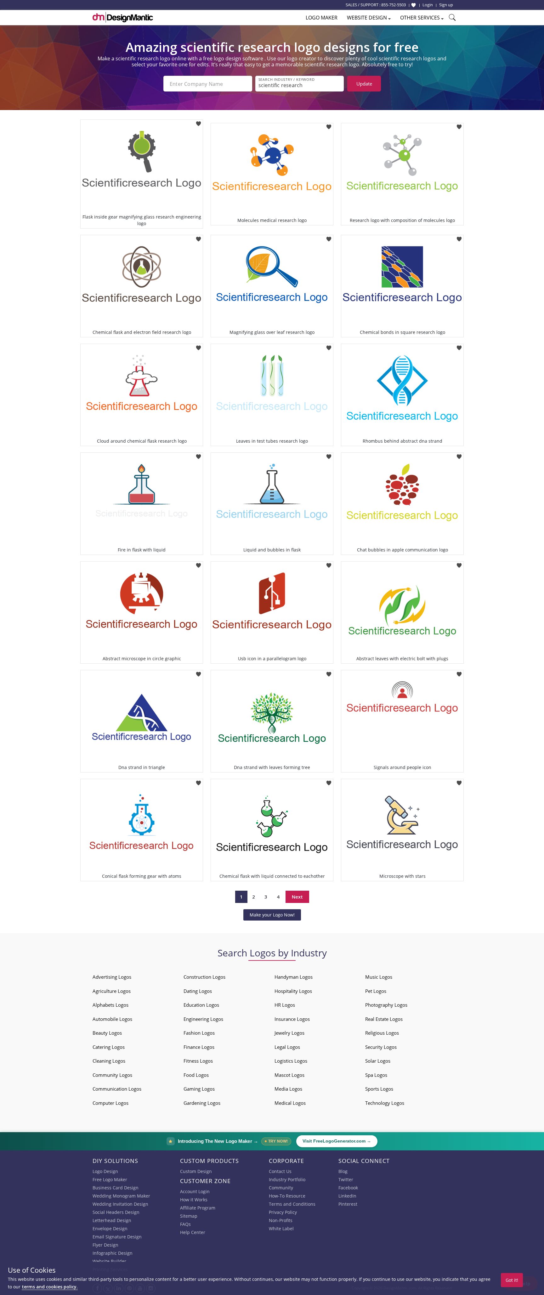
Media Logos (288, 1089)
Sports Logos (379, 1089)
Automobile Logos (112, 1019)
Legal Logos (287, 1047)
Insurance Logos (292, 1019)
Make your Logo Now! (272, 915)
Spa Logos (376, 1075)
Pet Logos (375, 991)
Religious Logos (382, 1033)
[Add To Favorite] (198, 121)
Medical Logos (290, 1103)
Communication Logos (117, 1089)
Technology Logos (384, 1103)
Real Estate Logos (384, 1019)
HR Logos (285, 1005)
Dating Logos (198, 991)
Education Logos (201, 1005)
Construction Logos (204, 977)
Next (297, 897)
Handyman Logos (294, 977)
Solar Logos (377, 1061)
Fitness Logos (198, 1061)
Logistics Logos (291, 1061)
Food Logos (196, 1075)
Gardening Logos (202, 1103)
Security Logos (381, 1047)
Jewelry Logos (289, 1033)
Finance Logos (199, 1047)
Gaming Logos (199, 1089)
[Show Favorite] (413, 5)
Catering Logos (109, 1047)
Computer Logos (110, 1103)
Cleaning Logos (109, 1061)
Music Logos (378, 977)
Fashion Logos (199, 1033)
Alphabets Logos (110, 1005)
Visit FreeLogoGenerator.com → (337, 1141)
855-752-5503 (393, 5)
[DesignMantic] (123, 17)
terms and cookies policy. (50, 1287)
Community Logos (112, 1075)
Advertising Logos (112, 977)
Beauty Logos (107, 1033)
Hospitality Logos (293, 991)
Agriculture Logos (112, 991)
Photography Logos (386, 1005)
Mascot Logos (289, 1075)
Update (364, 83)
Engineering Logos (203, 1019)
